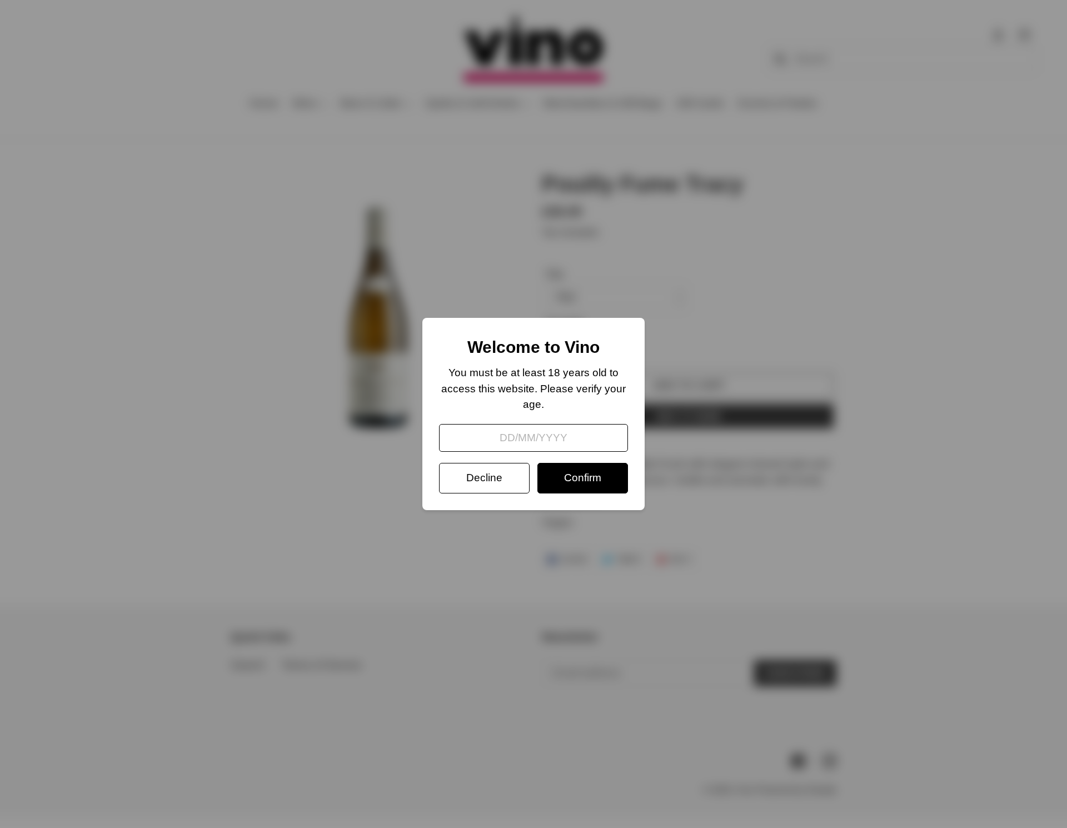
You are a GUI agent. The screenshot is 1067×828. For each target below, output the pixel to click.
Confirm (582, 477)
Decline (484, 477)
